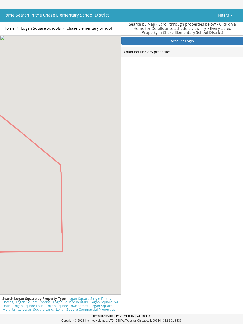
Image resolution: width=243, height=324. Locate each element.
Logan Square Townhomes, (67, 306)
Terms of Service (102, 316)
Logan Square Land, (38, 309)
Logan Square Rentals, (71, 302)
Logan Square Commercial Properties (85, 309)
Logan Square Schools (41, 28)
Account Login (182, 40)
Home (9, 28)
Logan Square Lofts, (28, 306)
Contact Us (144, 316)
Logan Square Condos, (33, 302)
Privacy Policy (125, 316)
